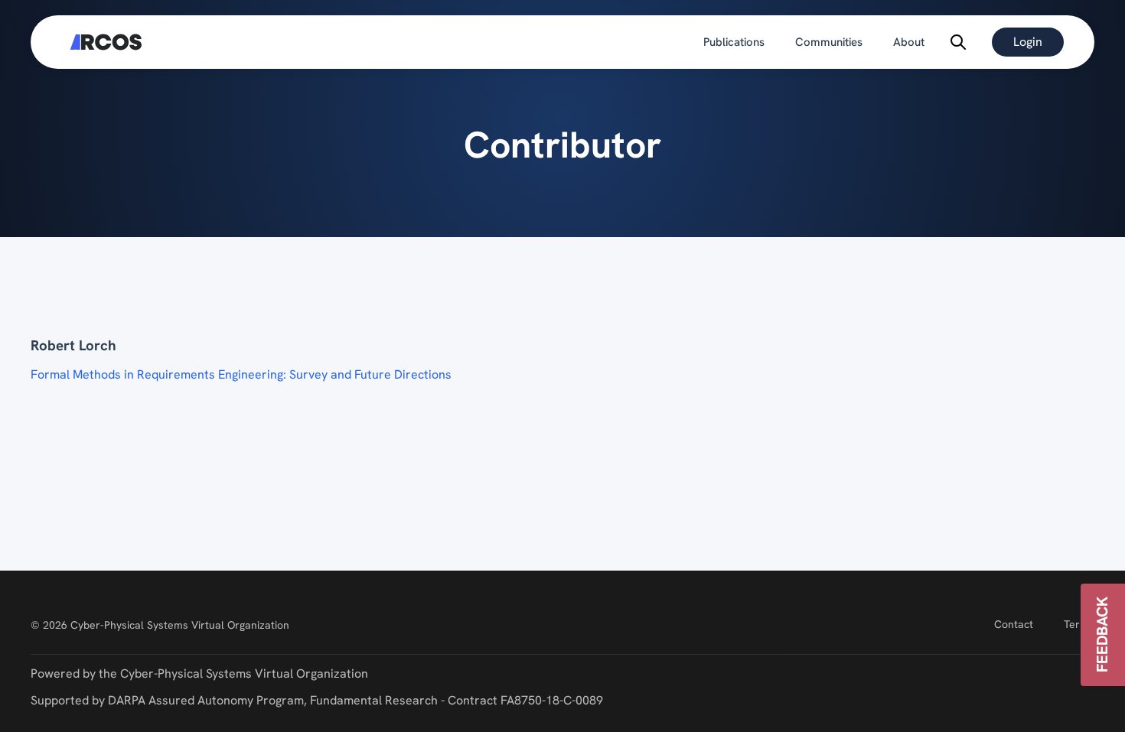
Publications (734, 42)
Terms (1079, 624)
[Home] (106, 42)
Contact (1013, 624)
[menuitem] (734, 42)
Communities (828, 42)
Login (1027, 42)
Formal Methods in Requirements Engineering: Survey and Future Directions (241, 374)
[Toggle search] (958, 42)
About (908, 42)
